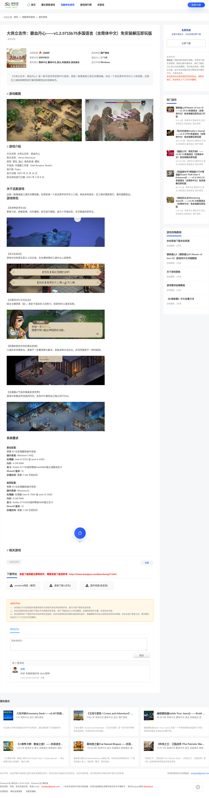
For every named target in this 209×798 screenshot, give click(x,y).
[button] (150, 120)
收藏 (147, 563)
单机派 (45, 783)
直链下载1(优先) (62, 585)
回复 (43, 678)
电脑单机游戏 (28, 17)
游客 (22, 669)
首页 (16, 17)
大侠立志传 (14, 562)
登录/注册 (196, 5)
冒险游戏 (43, 17)
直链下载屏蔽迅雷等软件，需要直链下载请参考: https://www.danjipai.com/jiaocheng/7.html (67, 574)
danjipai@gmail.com (200, 773)
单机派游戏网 (16, 791)
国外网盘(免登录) (99, 585)
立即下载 (186, 43)
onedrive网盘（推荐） (26, 585)
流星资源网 (31, 791)
